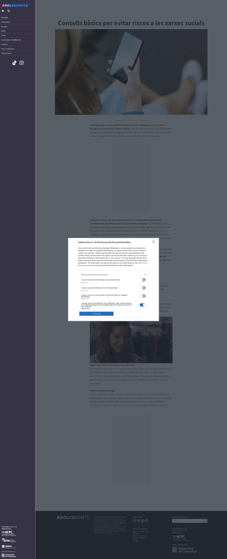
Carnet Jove (6, 53)
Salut (3, 31)
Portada (4, 17)
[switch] (143, 279)
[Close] (154, 242)
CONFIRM (96, 314)
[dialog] (113, 279)
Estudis (4, 26)
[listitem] (113, 274)
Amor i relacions (8, 48)
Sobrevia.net (13, 527)
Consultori (5, 22)
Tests (3, 35)
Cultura (4, 44)
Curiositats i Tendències (11, 40)
